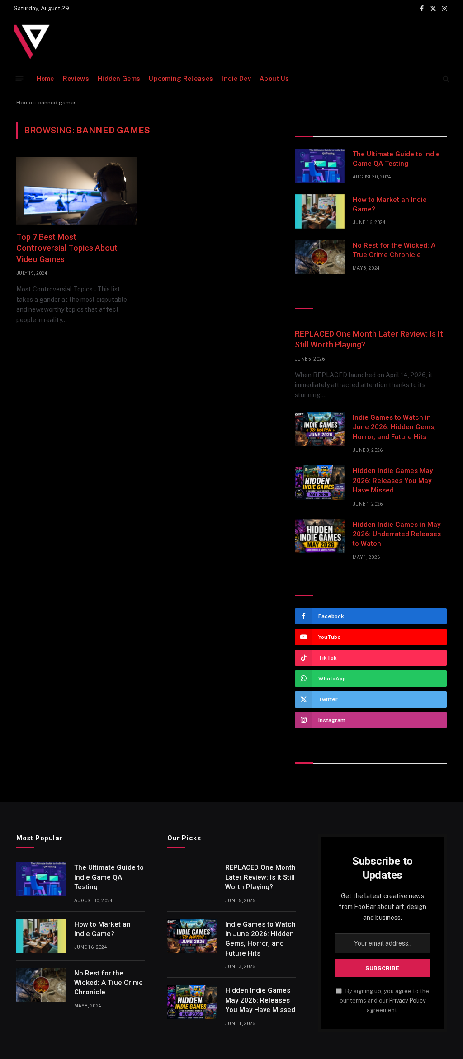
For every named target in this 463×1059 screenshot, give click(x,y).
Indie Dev (236, 78)
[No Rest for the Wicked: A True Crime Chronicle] (320, 257)
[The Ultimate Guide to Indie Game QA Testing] (320, 166)
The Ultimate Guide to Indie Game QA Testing (396, 159)
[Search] (445, 79)
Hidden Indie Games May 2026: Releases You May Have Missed (393, 480)
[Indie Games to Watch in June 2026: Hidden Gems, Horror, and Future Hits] (320, 429)
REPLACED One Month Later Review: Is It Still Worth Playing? (369, 339)
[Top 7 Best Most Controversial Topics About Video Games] (76, 191)
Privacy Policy (407, 1000)
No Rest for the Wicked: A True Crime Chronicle (394, 250)
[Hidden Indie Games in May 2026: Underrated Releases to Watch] (320, 536)
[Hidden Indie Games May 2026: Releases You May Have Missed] (320, 482)
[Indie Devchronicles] (34, 42)
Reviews (76, 78)
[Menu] (20, 78)
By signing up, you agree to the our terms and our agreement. (384, 1001)
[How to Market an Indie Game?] (320, 211)
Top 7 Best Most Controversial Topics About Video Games (67, 248)
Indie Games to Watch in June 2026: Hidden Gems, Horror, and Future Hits (394, 427)
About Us (274, 78)
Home (45, 78)
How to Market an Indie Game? (390, 204)
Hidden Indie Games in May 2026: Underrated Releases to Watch (397, 534)
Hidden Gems (119, 78)
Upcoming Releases (181, 78)
